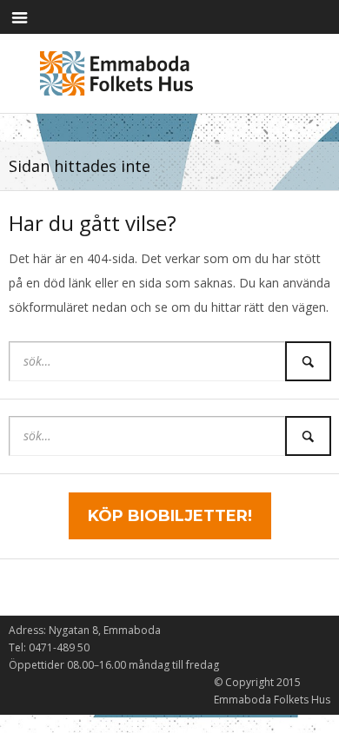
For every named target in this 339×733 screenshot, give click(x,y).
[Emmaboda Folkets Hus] (120, 70)
